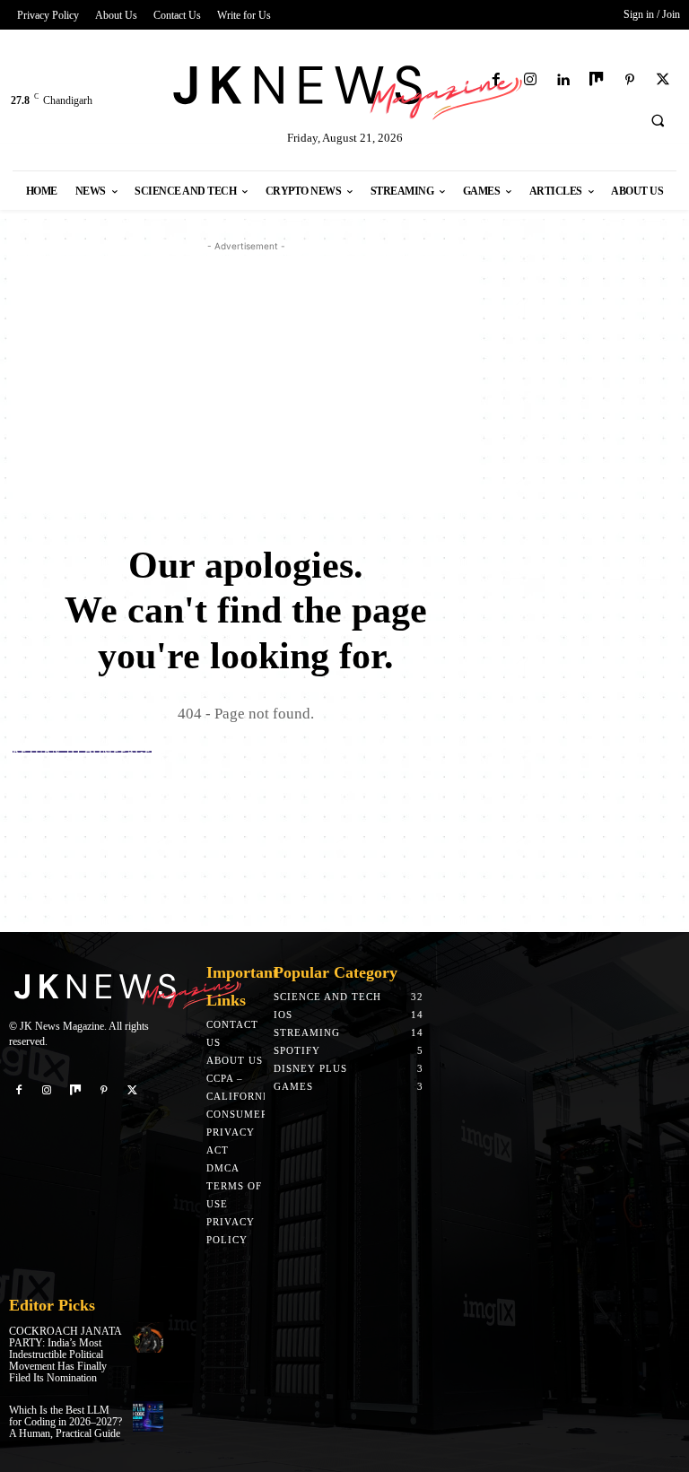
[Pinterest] (630, 80)
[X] (663, 80)
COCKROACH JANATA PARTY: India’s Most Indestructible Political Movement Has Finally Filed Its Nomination (65, 1355)
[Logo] (344, 89)
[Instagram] (530, 80)
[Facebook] (496, 80)
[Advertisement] (246, 381)
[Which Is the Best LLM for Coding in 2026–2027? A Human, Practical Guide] (148, 1416)
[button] (657, 120)
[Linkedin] (563, 80)
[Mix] (596, 80)
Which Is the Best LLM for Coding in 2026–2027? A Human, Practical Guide (65, 1422)
